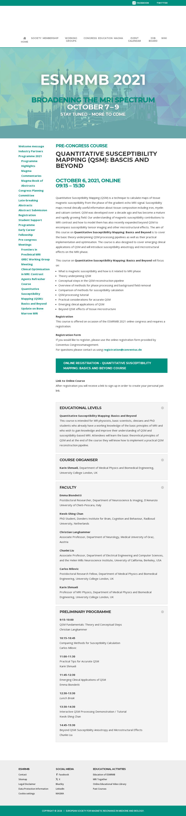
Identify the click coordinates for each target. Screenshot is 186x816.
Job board (153, 39)
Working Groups (71, 39)
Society (36, 38)
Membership (50, 38)
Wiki (164, 38)
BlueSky (60, 784)
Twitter (162, 3)
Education (105, 38)
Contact (23, 774)
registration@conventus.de (123, 349)
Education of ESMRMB (104, 774)
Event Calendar (134, 39)
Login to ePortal (30, 3)
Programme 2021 (30, 156)
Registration (27, 215)
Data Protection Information (33, 788)
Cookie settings (27, 793)
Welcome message (31, 146)
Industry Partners (31, 151)
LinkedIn (60, 788)
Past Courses (99, 788)
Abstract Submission (33, 210)
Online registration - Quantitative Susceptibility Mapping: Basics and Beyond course (107, 365)
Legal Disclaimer (27, 784)
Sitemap (23, 779)
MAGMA (118, 38)
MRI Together (100, 779)
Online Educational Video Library (109, 784)
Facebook (143, 3)
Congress (90, 38)
